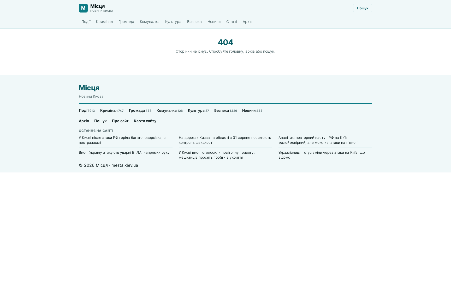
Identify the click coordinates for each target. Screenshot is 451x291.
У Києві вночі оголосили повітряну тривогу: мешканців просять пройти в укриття (217, 154)
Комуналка (149, 21)
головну (236, 51)
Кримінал (104, 21)
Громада (126, 21)
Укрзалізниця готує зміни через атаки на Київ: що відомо (321, 154)
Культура (173, 21)
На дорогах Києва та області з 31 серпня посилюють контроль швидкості (225, 140)
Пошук (362, 8)
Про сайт (120, 121)
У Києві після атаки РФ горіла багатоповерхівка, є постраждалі (122, 140)
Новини (214, 21)
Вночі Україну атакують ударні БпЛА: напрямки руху (124, 152)
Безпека (194, 21)
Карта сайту (145, 121)
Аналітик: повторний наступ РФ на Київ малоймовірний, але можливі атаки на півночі (318, 140)
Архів (247, 21)
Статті (231, 21)
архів (250, 51)
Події (85, 21)
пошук (268, 51)
